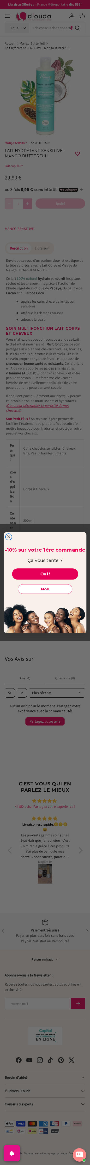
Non (45, 589)
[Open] (12, 1153)
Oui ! (45, 574)
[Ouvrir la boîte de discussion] (79, 1155)
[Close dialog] (8, 537)
